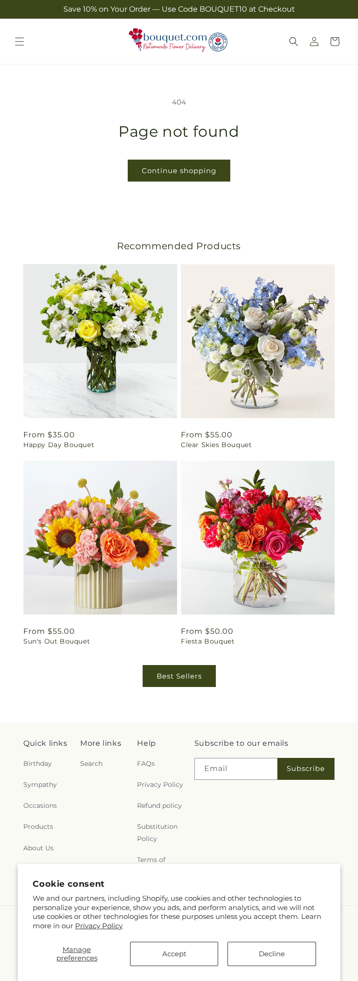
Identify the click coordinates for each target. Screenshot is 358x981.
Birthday (37, 763)
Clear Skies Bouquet (216, 445)
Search (91, 763)
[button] (19, 41)
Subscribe (306, 768)
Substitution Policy (157, 832)
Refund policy (159, 805)
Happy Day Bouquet (58, 445)
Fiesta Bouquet (207, 641)
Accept (174, 953)
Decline (272, 953)
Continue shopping (179, 170)
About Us (38, 848)
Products (38, 826)
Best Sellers (179, 676)
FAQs (146, 763)
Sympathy (40, 784)
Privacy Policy (99, 925)
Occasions (40, 805)
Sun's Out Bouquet (56, 641)
